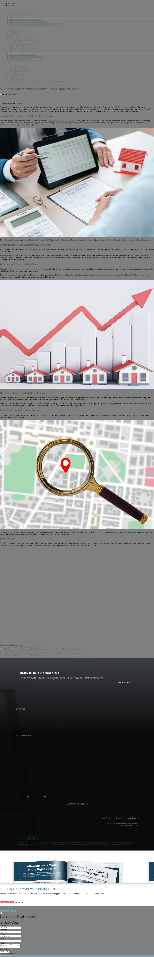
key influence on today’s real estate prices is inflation (25, 269)
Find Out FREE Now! (8, 911)
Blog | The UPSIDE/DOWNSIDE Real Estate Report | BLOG (31, 26)
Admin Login (132, 818)
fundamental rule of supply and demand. (62, 121)
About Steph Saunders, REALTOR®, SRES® (25, 20)
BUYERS (8, 52)
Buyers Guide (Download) (18, 65)
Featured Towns (10, 83)
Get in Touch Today (124, 682)
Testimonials (13, 42)
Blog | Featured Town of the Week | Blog (23, 28)
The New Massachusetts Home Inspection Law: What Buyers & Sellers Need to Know (40, 81)
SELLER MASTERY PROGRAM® (22, 38)
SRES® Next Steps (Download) (20, 59)
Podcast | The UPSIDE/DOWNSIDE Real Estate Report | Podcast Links (35, 24)
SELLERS (8, 36)
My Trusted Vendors (16, 79)
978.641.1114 (9, 3)
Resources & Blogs (11, 73)
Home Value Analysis (16, 77)
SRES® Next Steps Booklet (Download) (23, 15)
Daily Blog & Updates (17, 75)
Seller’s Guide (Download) (18, 44)
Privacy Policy (105, 818)
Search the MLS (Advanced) (19, 69)
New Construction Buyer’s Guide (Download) (25, 61)
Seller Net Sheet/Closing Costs (20, 50)
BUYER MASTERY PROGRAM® (22, 55)
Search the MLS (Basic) (17, 67)
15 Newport (9, 11)
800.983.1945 (9, 5)
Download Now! (7, 902)
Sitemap (118, 818)
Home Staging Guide (16, 48)
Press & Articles (14, 30)
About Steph (9, 17)
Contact (7, 7)
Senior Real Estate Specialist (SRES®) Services (26, 40)
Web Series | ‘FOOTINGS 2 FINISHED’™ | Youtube (28, 22)
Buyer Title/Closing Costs (18, 71)
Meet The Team (14, 32)
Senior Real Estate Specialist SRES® (18, 13)
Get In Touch (13, 34)
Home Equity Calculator (17, 46)
